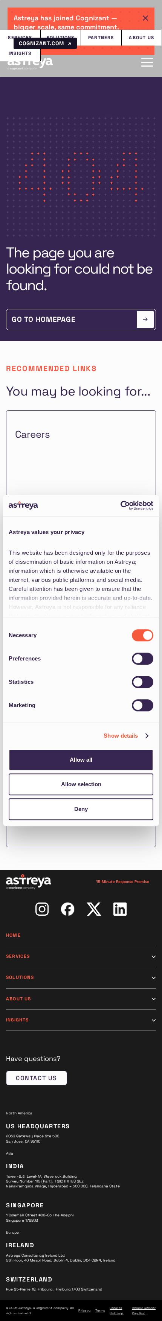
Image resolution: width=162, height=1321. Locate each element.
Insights (17, 1020)
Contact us (36, 1078)
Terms (100, 1310)
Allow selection (81, 784)
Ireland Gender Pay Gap (144, 1310)
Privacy (84, 1310)
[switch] (142, 659)
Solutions (20, 977)
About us (18, 999)
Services (18, 956)
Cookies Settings (116, 1310)
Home (13, 935)
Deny (81, 809)
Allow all (81, 759)
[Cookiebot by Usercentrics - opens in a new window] (120, 505)
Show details (121, 735)
